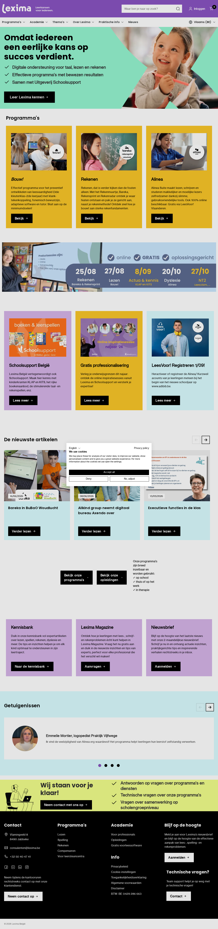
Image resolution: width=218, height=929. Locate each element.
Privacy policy (141, 448)
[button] (75, 448)
